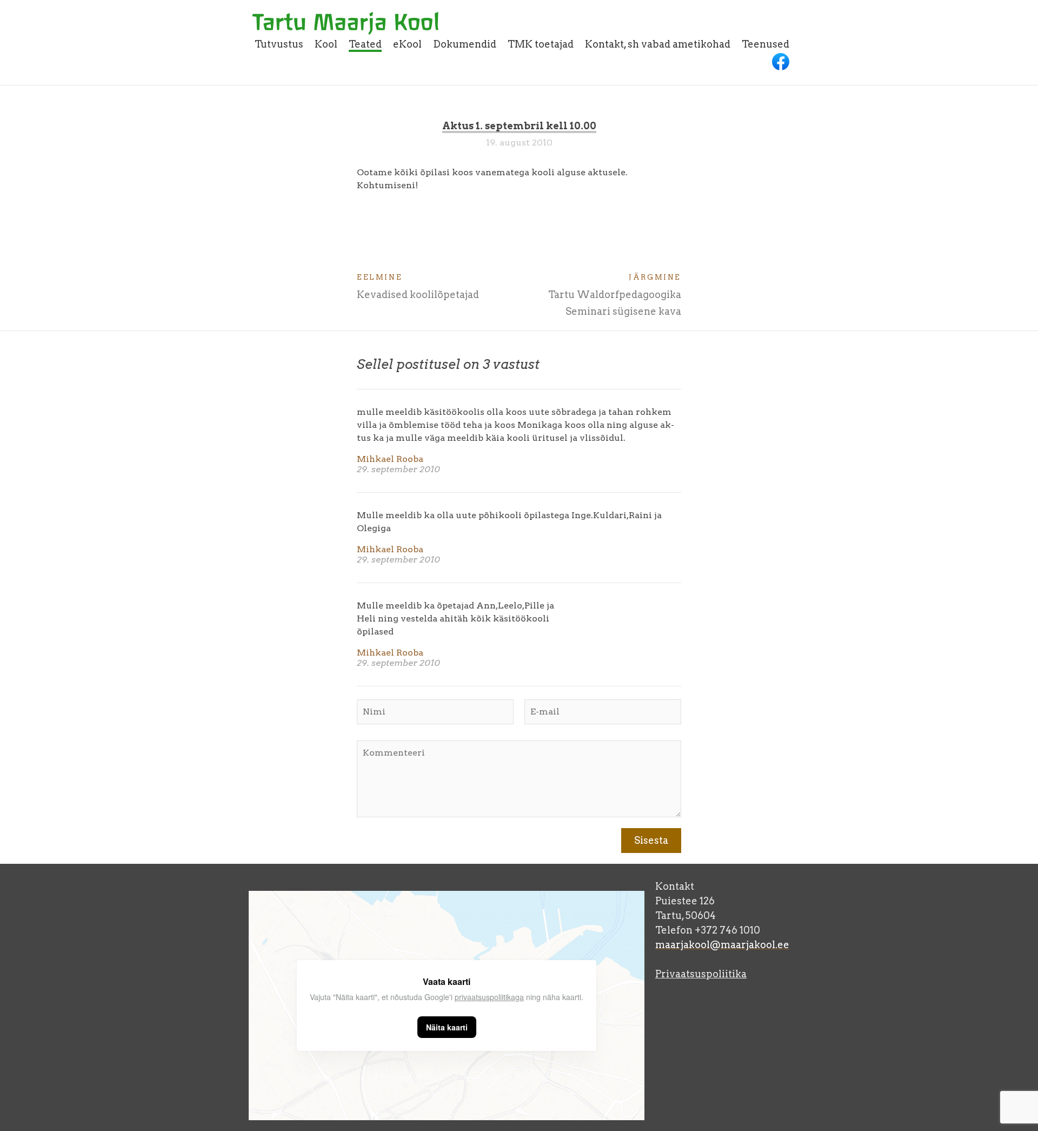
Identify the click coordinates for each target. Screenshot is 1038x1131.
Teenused (765, 44)
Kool (326, 44)
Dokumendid (464, 44)
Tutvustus (279, 44)
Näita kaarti (447, 1027)
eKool (407, 44)
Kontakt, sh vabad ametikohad (657, 44)
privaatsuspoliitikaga (489, 996)
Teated (365, 44)
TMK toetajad (541, 44)
